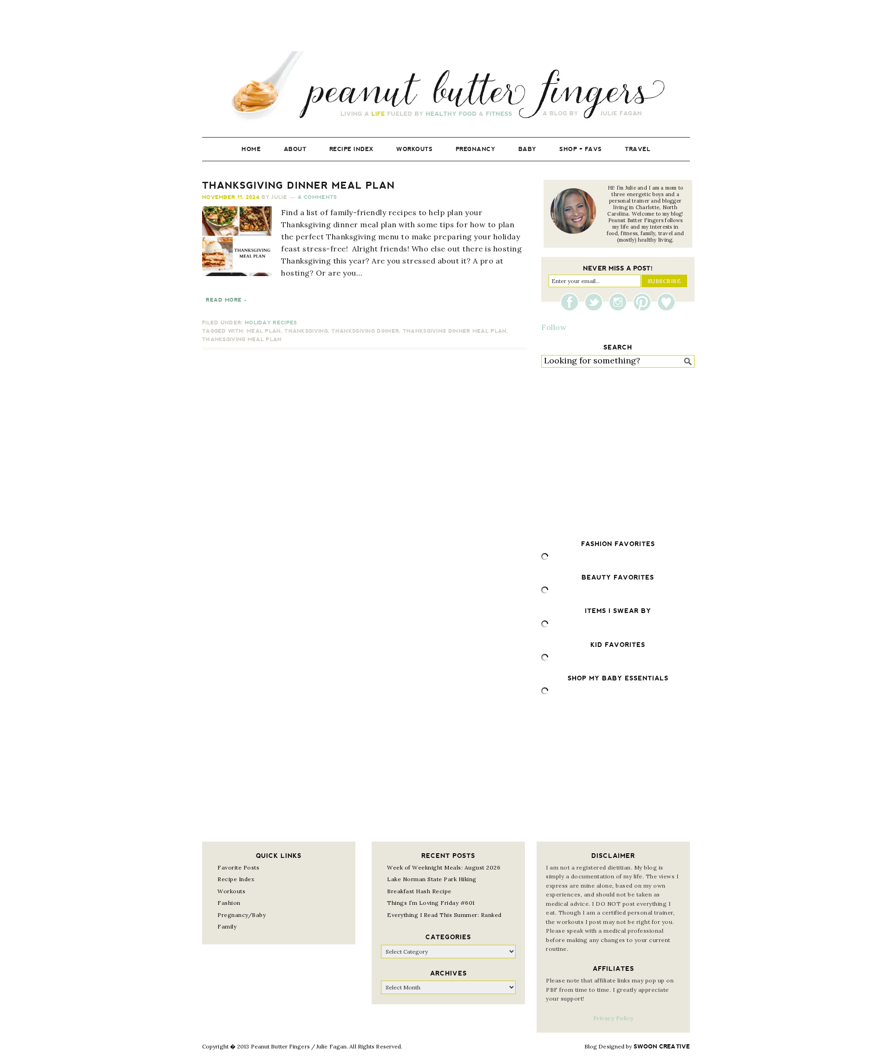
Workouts (231, 891)
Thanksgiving (306, 331)
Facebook (572, 302)
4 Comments (317, 197)
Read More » (226, 300)
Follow (553, 327)
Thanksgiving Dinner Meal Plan (298, 185)
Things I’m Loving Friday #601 (431, 902)
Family (226, 926)
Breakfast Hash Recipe (419, 891)
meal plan (264, 331)
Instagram (620, 302)
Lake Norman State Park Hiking (432, 879)
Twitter (596, 302)
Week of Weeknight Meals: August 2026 (443, 867)
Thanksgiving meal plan (242, 339)
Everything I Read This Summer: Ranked (444, 914)
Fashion (229, 902)
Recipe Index (235, 879)
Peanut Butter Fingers (446, 87)
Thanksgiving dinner (365, 331)
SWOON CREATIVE (662, 1046)
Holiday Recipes (271, 323)
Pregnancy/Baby (241, 914)
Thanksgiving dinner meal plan (455, 331)
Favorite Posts (238, 867)
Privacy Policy (613, 1018)
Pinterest (644, 302)
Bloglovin (666, 302)
